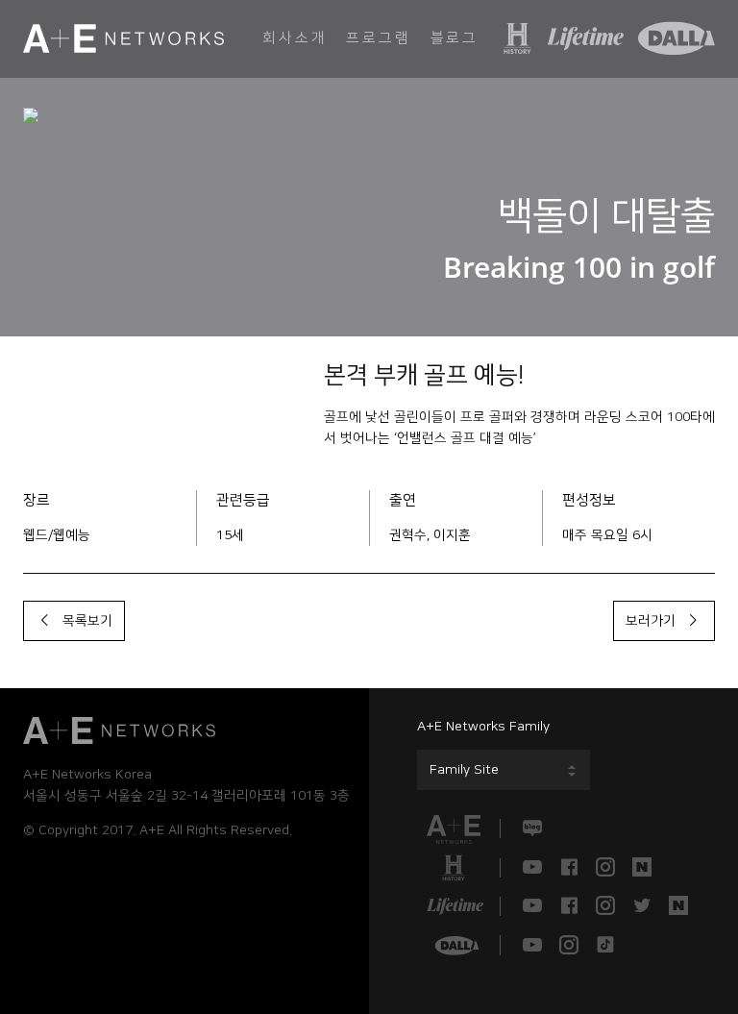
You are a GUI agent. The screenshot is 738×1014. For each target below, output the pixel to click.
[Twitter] (641, 906)
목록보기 (83, 621)
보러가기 (654, 621)
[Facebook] (568, 868)
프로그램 (378, 38)
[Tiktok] (605, 944)
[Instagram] (605, 868)
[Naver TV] (641, 868)
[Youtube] (532, 868)
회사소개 (294, 38)
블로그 (454, 38)
